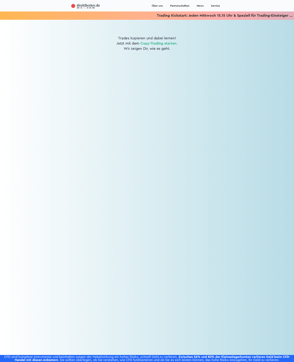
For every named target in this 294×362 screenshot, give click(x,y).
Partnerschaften (179, 5)
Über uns (157, 5)
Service (215, 5)
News (200, 5)
